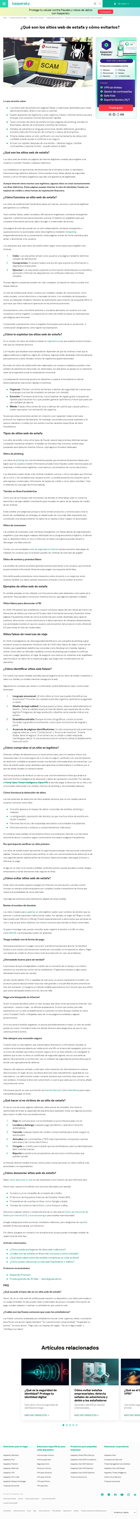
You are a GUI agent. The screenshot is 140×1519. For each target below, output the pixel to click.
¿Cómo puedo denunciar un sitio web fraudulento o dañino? (42, 1261)
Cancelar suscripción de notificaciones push (93, 1511)
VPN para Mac (42, 1486)
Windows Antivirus (44, 1468)
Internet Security (53, 1090)
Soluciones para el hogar (15, 1446)
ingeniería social (55, 341)
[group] (45, 1389)
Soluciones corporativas (116, 1446)
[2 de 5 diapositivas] (66, 1425)
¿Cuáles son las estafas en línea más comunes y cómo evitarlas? (44, 1253)
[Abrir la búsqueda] (99, 3)
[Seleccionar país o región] (95, 3)
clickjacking (70, 232)
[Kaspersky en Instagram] (128, 1494)
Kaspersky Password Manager (14, 1481)
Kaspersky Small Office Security (83, 1455)
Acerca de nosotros (19, 1511)
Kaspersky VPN (9, 1473)
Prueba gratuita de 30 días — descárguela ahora (35, 1278)
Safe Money (73, 1090)
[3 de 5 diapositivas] (70, 1425)
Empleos (76, 1511)
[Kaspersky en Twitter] (108, 1494)
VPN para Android (44, 1477)
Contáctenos (7, 1511)
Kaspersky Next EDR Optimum (82, 1464)
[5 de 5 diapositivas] (76, 1425)
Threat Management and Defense (117, 1464)
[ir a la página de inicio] (21, 3)
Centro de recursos (44, 1511)
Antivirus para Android (45, 1455)
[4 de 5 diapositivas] (73, 1425)
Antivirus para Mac (44, 1460)
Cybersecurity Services (113, 1460)
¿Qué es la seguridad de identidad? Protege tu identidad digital (41, 1394)
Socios (29, 1511)
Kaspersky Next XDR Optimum (82, 1468)
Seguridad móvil (43, 1464)
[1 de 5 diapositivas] (63, 1425)
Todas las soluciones (11, 1486)
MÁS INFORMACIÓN (36, 1415)
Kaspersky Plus (8, 1460)
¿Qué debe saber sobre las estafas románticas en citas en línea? (44, 1257)
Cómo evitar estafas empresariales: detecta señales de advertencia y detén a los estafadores (90, 1395)
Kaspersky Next (110, 1455)
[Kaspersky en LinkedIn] (115, 1494)
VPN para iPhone (43, 1481)
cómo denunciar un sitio (21, 1179)
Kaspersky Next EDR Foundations (83, 1460)
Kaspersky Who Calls (11, 1477)
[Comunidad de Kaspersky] (135, 1494)
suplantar (30, 912)
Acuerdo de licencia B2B (10, 1503)
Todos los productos (79, 1477)
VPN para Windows (44, 1473)
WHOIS (12, 933)
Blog (34, 1511)
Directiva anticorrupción (32, 1498)
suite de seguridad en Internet (44, 549)
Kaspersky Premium (20, 1274)
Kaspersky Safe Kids (11, 1468)
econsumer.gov (39, 1215)
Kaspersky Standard (11, 1455)
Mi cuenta (122, 4)
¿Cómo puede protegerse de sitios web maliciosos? (38, 1249)
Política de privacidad (9, 1498)
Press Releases (56, 1511)
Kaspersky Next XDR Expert (114, 1468)
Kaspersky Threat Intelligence (115, 1473)
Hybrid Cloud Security (112, 1477)
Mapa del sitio (67, 1511)
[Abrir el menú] (4, 3)
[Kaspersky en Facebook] (102, 1494)
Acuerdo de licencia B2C (48, 1498)
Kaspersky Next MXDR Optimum (83, 1473)
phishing (20, 460)
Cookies (20, 1498)
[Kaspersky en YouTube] (122, 1494)
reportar (83, 1222)
